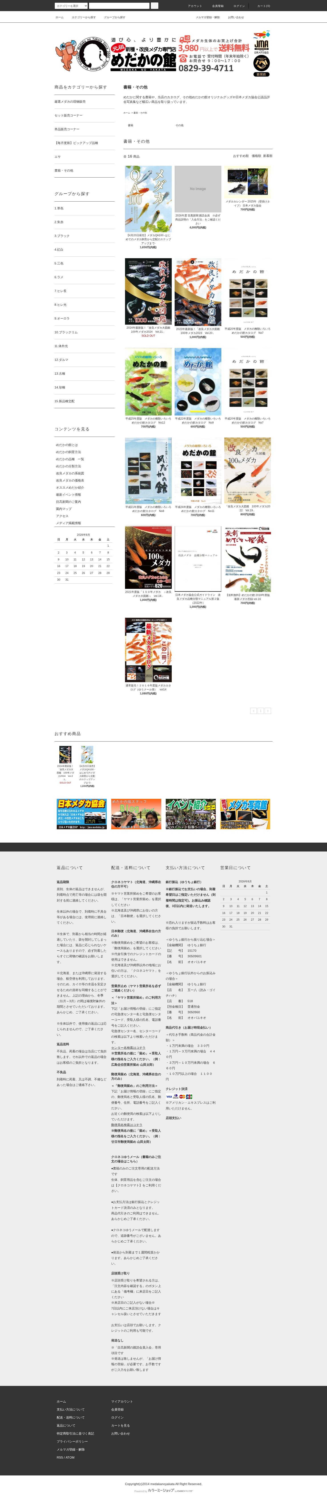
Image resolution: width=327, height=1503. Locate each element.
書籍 (130, 125)
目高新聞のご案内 (68, 502)
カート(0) (263, 6)
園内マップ (64, 509)
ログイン (239, 6)
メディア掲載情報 (68, 523)
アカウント (195, 6)
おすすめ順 (241, 156)
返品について (66, 1425)
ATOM (70, 1457)
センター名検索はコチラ (128, 1047)
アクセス (62, 516)
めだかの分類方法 (68, 466)
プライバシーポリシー (72, 1441)
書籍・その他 (140, 113)
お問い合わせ (236, 17)
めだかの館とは (67, 445)
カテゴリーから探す (84, 17)
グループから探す (114, 17)
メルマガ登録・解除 (208, 17)
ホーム (60, 17)
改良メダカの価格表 (70, 480)
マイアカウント (122, 1401)
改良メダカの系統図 (70, 473)
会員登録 (218, 6)
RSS (60, 1457)
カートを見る (120, 1425)
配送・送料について (71, 1417)
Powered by (140, 1491)
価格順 (256, 156)
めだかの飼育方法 (68, 452)
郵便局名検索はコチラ (126, 1125)
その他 (180, 125)
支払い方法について (71, 1409)
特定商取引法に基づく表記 (75, 1433)
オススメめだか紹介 (70, 487)
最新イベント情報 (68, 494)
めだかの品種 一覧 (70, 459)
